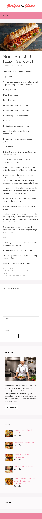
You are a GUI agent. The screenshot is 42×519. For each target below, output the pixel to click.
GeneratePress (31, 516)
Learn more (11, 407)
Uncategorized (9, 268)
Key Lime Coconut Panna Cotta (15, 275)
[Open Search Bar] (38, 15)
